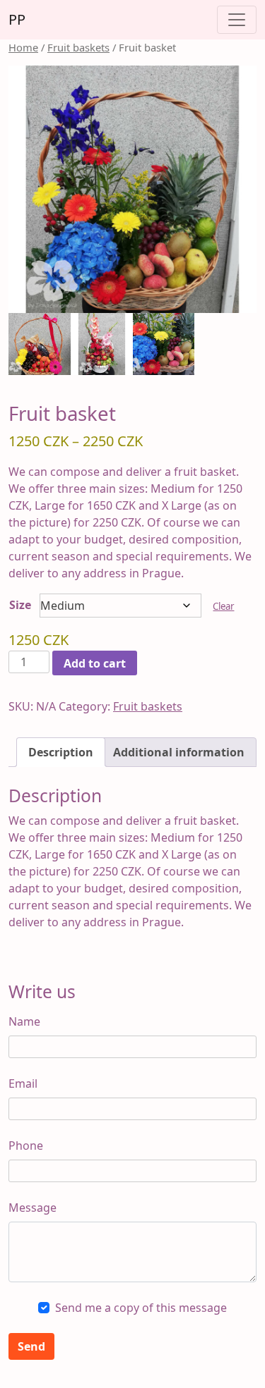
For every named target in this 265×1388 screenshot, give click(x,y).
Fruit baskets (78, 47)
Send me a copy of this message (141, 1307)
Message (32, 1207)
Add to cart (95, 663)
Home (23, 47)
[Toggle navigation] (237, 20)
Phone (25, 1145)
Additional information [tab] (179, 752)
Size (20, 605)
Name (24, 1021)
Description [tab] (60, 752)
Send (31, 1346)
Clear (223, 606)
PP (16, 19)
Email (22, 1083)
